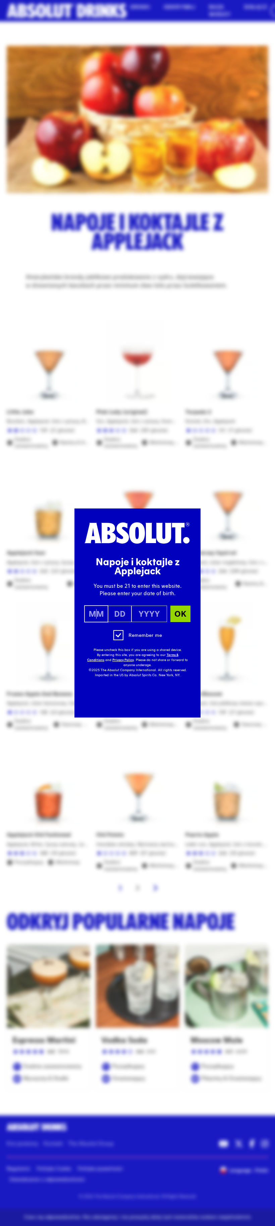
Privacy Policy (123, 660)
